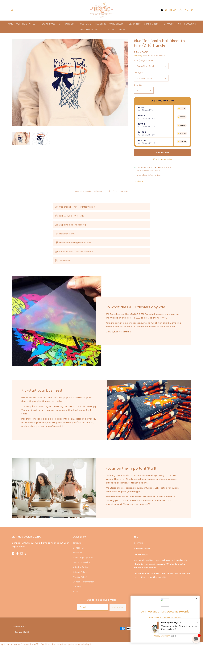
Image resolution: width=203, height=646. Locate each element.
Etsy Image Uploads (83, 557)
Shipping (138, 55)
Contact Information (83, 581)
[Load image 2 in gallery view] (40, 139)
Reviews (77, 543)
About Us (77, 552)
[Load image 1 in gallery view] (21, 139)
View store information (148, 175)
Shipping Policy (80, 567)
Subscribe (118, 607)
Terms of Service (81, 562)
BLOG (75, 591)
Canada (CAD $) (22, 632)
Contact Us (78, 547)
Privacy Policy (80, 577)
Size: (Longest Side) (143, 60)
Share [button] (140, 181)
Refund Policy (80, 572)
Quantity (138, 85)
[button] (12, 10)
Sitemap (77, 586)
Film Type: (138, 72)
